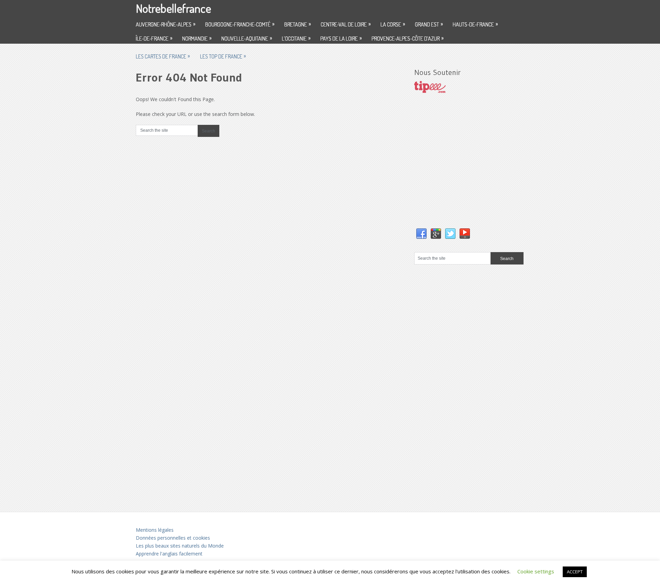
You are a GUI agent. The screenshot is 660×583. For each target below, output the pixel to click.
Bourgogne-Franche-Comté (239, 24)
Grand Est (429, 24)
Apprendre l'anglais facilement (169, 553)
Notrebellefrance (173, 8)
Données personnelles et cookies (173, 538)
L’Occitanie (296, 38)
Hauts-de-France (475, 24)
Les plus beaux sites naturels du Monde (180, 545)
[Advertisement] (465, 167)
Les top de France (223, 56)
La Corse (393, 24)
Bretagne (297, 24)
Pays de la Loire (341, 38)
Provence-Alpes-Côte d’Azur (407, 38)
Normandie (196, 38)
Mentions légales (155, 530)
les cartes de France (163, 56)
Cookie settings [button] (535, 571)
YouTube (464, 233)
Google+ (435, 233)
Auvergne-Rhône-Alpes (165, 24)
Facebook (421, 233)
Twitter (450, 233)
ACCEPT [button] (575, 572)
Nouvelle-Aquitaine (246, 38)
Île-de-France (154, 38)
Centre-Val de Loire (346, 24)
